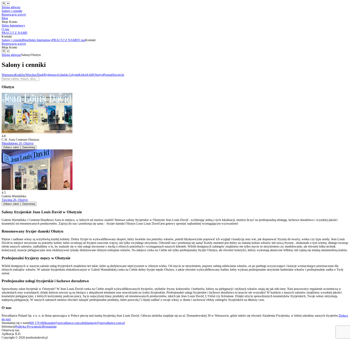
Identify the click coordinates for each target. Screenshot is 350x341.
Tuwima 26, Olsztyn (15, 200)
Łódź (90, 74)
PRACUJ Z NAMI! (65, 40)
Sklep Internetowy (40, 40)
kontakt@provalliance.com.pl (64, 323)
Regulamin (50, 326)
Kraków (20, 74)
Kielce (82, 74)
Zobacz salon (11, 147)
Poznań (108, 74)
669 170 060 (37, 323)
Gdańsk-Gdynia (68, 74)
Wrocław (31, 74)
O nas (81, 40)
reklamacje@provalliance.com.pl (104, 323)
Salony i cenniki (12, 40)
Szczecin (118, 74)
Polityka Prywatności (29, 326)
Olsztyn (98, 74)
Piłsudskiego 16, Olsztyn (17, 143)
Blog (25, 40)
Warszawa (8, 74)
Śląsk (40, 74)
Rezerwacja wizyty (14, 43)
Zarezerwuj (28, 147)
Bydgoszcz (51, 74)
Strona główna (11, 55)
